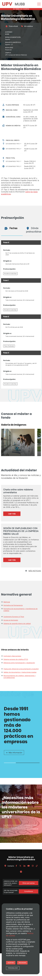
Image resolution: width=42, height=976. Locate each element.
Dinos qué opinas (29, 883)
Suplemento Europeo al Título (13, 617)
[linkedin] (24, 866)
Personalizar (13, 968)
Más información (15, 752)
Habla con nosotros (22, 9)
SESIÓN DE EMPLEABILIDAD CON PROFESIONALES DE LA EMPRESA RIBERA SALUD (21, 531)
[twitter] (20, 866)
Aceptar (11, 962)
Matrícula (6, 602)
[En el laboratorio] (18, 455)
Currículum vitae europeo (12, 656)
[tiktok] (37, 866)
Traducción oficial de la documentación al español (21, 669)
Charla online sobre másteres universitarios (18, 491)
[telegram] (21, 872)
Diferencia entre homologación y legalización (19, 663)
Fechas (13, 228)
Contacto (10, 866)
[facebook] (16, 866)
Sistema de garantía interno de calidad (17, 623)
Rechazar (22, 962)
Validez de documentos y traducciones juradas (19, 672)
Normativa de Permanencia (13, 605)
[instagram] (32, 866)
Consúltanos (28, 891)
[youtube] (28, 866)
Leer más (14, 514)
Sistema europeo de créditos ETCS (15, 659)
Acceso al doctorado (10, 620)
